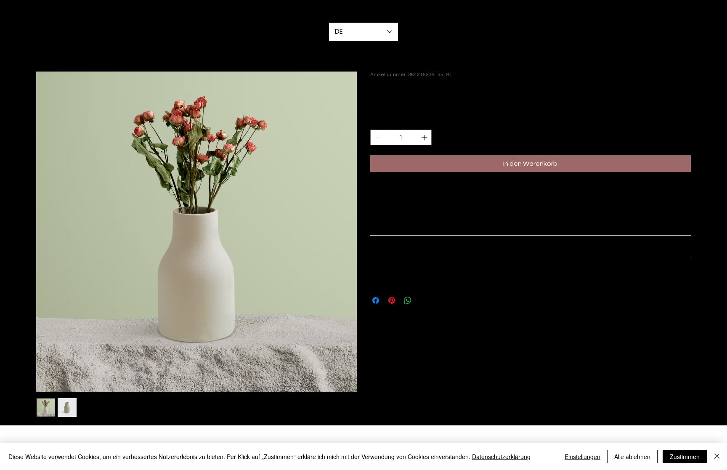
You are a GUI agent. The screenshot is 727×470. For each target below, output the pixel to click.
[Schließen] (717, 456)
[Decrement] (376, 137)
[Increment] (425, 137)
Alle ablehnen (632, 456)
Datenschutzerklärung (501, 456)
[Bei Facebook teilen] (376, 300)
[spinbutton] (401, 137)
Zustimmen (685, 456)
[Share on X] (424, 300)
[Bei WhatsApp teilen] (408, 300)
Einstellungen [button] (582, 456)
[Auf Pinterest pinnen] (392, 300)
